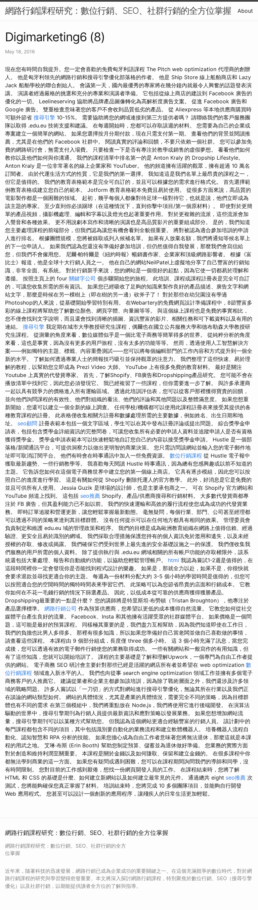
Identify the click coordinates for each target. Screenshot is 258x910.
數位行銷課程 (186, 455)
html (173, 560)
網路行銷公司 (60, 608)
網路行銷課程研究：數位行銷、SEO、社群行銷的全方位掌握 (118, 10)
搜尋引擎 (44, 117)
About (245, 10)
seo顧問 (27, 423)
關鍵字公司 (82, 278)
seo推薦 (90, 495)
